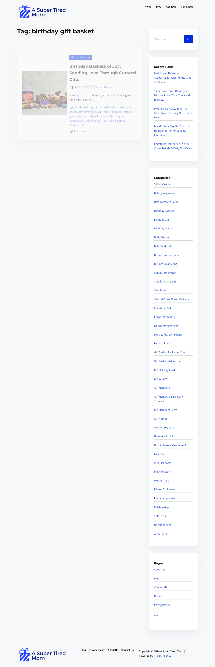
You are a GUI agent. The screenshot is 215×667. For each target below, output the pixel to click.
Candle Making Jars (165, 281)
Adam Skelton (104, 87)
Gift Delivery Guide (165, 370)
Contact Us (187, 6)
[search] (188, 39)
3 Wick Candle (162, 184)
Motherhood (161, 480)
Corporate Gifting (164, 317)
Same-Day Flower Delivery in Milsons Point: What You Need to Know (172, 95)
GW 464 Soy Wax (164, 427)
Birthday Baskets (81, 57)
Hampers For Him (164, 436)
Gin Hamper (161, 418)
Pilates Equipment (165, 489)
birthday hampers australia (97, 120)
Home (148, 6)
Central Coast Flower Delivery (171, 299)
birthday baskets (83, 107)
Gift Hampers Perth (165, 410)
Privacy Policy (162, 605)
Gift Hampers (162, 387)
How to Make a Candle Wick (170, 445)
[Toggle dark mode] (156, 616)
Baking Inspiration (164, 193)
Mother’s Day (162, 471)
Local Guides (161, 454)
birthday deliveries (106, 107)
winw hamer (161, 533)
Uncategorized (163, 525)
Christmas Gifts (163, 308)
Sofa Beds (160, 516)
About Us (171, 6)
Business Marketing (165, 264)
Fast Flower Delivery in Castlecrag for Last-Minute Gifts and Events (172, 77)
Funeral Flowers (163, 343)
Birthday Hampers (165, 228)
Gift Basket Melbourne (167, 361)
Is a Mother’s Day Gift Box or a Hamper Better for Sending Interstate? (172, 131)
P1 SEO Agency (162, 655)
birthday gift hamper (96, 116)
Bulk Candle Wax (164, 246)
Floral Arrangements (166, 326)
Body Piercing (162, 237)
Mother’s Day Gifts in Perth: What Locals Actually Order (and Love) (173, 113)
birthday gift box (88, 112)
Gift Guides (160, 379)
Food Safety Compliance (168, 334)
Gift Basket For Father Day (169, 352)
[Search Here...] (168, 39)
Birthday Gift (161, 219)
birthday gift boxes (110, 112)
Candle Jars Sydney (165, 272)
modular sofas (162, 463)
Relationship (161, 507)
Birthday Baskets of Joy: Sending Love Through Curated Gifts (102, 73)
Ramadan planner (164, 498)
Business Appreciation (167, 255)
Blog (158, 6)
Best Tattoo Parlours (166, 202)
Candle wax (160, 290)
